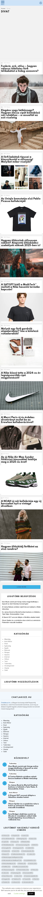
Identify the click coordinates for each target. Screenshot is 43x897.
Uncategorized (9, 666)
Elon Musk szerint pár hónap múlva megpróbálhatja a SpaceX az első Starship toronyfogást (23, 768)
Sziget (6, 879)
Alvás (6, 835)
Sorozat (28, 873)
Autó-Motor (8, 641)
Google (7, 848)
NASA (33, 863)
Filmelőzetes (8, 845)
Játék (30, 848)
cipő (5, 841)
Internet (7, 657)
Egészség (7, 646)
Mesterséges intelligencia (12, 857)
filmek (25, 841)
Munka (22, 863)
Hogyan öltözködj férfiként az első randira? (19, 547)
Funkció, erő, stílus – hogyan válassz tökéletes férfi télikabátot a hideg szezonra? (20, 68)
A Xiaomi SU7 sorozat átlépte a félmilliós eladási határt (21, 617)
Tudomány (7, 663)
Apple (16, 835)
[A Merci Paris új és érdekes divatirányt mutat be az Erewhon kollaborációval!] (21, 438)
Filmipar (7, 652)
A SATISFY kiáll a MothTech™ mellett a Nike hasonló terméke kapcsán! (20, 287)
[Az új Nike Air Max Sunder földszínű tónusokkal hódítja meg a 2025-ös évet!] (21, 479)
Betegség (22, 838)
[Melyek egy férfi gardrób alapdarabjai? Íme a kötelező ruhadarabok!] (21, 351)
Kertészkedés (28, 851)
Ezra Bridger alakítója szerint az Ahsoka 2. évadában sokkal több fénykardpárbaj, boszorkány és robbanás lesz (22, 817)
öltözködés (28, 882)
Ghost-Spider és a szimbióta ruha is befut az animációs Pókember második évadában (23, 805)
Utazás (6, 668)
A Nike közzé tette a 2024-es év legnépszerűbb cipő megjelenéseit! (21, 375)
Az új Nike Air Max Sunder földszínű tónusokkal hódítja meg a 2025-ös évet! (19, 459)
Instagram (18, 848)
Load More (21, 587)
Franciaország (23, 845)
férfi (35, 845)
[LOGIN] (40, 3)
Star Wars (7, 876)
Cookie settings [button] (19, 894)
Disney (15, 841)
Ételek (6, 882)
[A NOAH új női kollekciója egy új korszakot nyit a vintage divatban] (21, 524)
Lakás (31, 854)
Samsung (16, 873)
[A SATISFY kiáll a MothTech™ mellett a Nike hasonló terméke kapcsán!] (21, 307)
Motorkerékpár (9, 863)
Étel (36, 879)
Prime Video (23, 870)
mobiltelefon (30, 860)
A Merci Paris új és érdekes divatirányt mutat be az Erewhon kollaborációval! (17, 420)
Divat (6, 643)
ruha (5, 873)
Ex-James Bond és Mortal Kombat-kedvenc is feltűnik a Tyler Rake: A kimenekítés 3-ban (23, 787)
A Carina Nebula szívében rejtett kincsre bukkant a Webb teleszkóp (22, 777)
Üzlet (6, 670)
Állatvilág (7, 639)
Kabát (6, 851)
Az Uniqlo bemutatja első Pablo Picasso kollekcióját (20, 199)
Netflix (6, 866)
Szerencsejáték (31, 876)
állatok (16, 882)
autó (25, 835)
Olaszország (8, 870)
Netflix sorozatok (21, 866)
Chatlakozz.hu (6, 702)
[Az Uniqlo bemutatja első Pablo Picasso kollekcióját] (21, 219)
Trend (27, 879)
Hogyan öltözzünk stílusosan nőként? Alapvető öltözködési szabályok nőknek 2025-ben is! (20, 243)
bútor (33, 838)
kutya (6, 854)
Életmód (7, 650)
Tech (6, 661)
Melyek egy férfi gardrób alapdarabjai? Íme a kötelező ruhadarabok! (19, 331)
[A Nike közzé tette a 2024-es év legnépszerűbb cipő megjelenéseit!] (21, 395)
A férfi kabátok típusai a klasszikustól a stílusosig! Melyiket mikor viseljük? (17, 159)
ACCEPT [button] (31, 893)
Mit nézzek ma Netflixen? (12, 860)
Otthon (6, 659)
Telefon (16, 879)
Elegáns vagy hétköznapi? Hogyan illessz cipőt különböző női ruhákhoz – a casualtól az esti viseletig (20, 114)
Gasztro (7, 655)
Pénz (35, 870)
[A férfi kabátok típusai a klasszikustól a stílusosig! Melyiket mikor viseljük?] (21, 177)
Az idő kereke (8, 838)
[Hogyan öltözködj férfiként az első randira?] (21, 566)
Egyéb (6, 648)
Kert (16, 851)
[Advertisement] (21, 36)
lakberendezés (19, 854)
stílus (19, 876)
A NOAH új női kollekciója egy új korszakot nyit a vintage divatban (21, 503)
